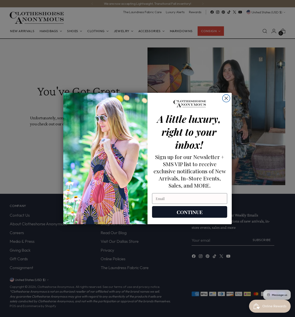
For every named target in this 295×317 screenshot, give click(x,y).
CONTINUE (190, 212)
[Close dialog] (226, 98)
